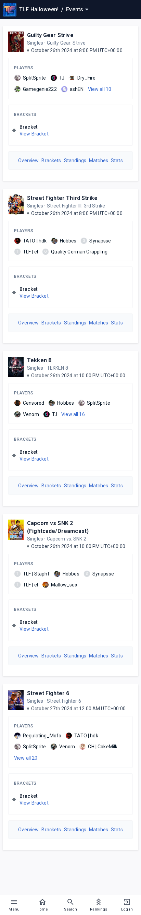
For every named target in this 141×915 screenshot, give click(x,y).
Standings (75, 160)
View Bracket (34, 133)
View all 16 (73, 414)
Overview (28, 160)
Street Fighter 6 (48, 693)
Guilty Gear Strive (50, 35)
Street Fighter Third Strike (62, 198)
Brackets (25, 114)
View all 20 (26, 758)
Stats (117, 160)
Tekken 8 (39, 360)
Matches (98, 160)
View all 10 (100, 89)
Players (23, 68)
